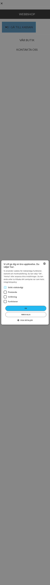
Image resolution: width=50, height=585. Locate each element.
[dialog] (25, 292)
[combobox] (44, 263)
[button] (25, 320)
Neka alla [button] (25, 314)
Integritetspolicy (10, 282)
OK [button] (26, 308)
